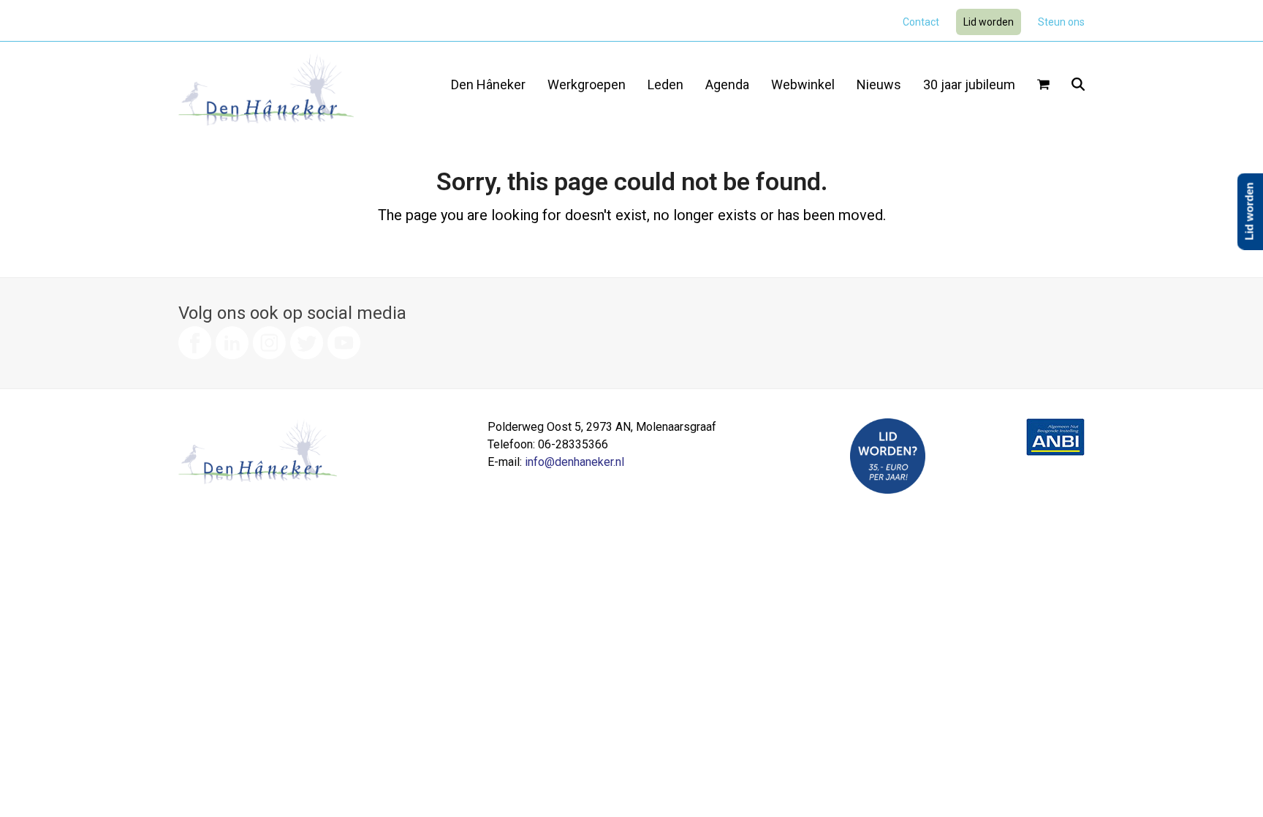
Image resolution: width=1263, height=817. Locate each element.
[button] (1043, 85)
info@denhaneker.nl (574, 462)
